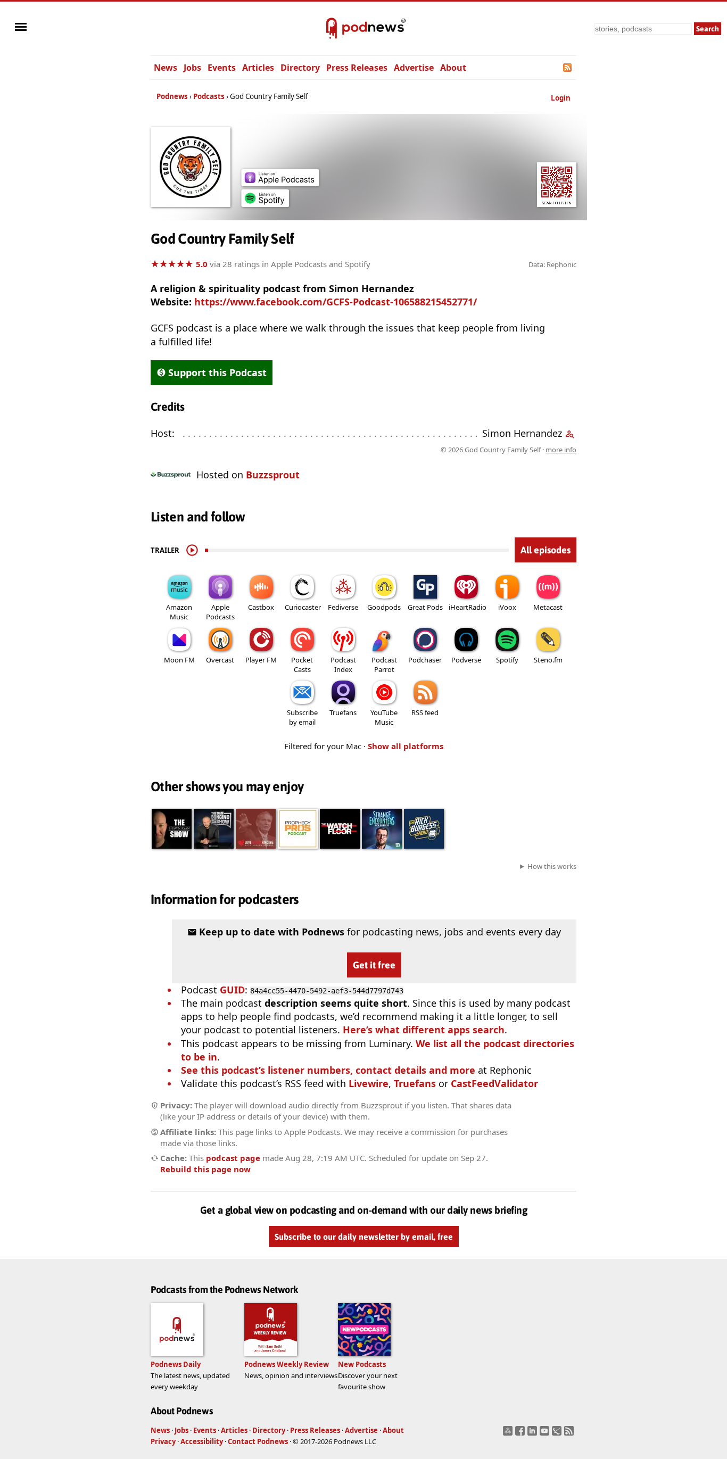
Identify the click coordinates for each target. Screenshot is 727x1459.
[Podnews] (331, 28)
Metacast (548, 607)
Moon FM (179, 660)
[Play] (192, 550)
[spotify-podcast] (265, 203)
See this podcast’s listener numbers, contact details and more (328, 1070)
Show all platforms (405, 746)
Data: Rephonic (552, 264)
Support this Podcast (217, 372)
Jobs (192, 67)
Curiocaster (303, 607)
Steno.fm (548, 660)
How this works (551, 866)
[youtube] (546, 1434)
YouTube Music (384, 717)
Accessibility (201, 1441)
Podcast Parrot (384, 664)
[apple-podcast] (280, 182)
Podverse (466, 660)
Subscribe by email (302, 717)
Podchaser (425, 660)
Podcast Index (343, 664)
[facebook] (521, 1434)
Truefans (343, 712)
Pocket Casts (302, 664)
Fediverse (343, 607)
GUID (232, 989)
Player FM (261, 660)
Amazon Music (179, 611)
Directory (300, 67)
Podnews (172, 96)
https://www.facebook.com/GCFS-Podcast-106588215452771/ (335, 301)
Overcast (220, 660)
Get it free (374, 965)
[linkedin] (533, 1434)
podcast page (233, 1158)
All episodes (546, 550)
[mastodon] (509, 1434)
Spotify (507, 660)
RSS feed (425, 712)
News (165, 67)
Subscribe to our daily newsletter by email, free (364, 1236)
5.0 (202, 264)
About (453, 67)
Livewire (369, 1083)
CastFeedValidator (494, 1083)
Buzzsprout (273, 474)
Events (222, 67)
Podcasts (209, 96)
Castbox (261, 607)
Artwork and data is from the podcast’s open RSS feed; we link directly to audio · (407, 449)
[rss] (570, 1434)
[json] (558, 1434)
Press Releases (356, 67)
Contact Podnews (258, 1441)
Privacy (163, 1441)
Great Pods (425, 607)
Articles (258, 67)
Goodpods (384, 607)
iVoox (507, 607)
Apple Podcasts (220, 611)
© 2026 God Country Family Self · (508, 449)
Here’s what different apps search (424, 1029)
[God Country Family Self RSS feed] (568, 67)
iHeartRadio (467, 607)
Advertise (414, 67)
